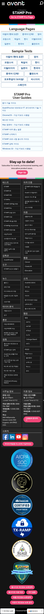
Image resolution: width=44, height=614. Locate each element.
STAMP (6, 186)
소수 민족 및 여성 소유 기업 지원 (11, 361)
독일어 (17, 39)
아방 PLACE (8, 234)
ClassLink (28, 266)
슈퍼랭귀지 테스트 (10, 239)
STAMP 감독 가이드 (10, 144)
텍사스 (28, 366)
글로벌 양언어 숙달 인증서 (32, 202)
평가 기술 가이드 (9, 103)
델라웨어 (29, 358)
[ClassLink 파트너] (22, 505)
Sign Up (22, 172)
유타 (27, 371)
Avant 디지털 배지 (31, 193)
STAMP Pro (8, 208)
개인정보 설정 (8, 611)
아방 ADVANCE (9, 324)
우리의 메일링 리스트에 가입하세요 (18, 444)
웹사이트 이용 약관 (15, 592)
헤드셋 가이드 (8, 120)
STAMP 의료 (8, 217)
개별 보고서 (8, 311)
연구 (5, 315)
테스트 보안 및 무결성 (11, 366)
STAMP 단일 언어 (10, 213)
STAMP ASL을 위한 (10, 221)
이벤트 (27, 247)
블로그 (6, 283)
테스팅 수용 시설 (9, 371)
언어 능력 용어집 (30, 234)
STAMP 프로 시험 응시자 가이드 (15, 139)
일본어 (7, 44)
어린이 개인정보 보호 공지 (22, 603)
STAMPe (7, 199)
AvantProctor (8, 260)
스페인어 (22, 85)
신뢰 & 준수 (29, 304)
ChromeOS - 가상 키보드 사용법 (15, 115)
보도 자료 (7, 287)
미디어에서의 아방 (10, 291)
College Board (31, 339)
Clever (27, 262)
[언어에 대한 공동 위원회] (22, 550)
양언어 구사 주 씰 (30, 197)
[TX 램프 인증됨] (22, 528)
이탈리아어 (36, 39)
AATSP (28, 326)
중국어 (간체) (28, 34)
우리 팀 (27, 287)
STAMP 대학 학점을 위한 (32, 187)
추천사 (27, 291)
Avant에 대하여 (30, 283)
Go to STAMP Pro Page (22, 17)
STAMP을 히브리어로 (11, 226)
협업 (26, 318)
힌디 (26, 39)
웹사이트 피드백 (30, 309)
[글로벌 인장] (22, 482)
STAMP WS (8, 195)
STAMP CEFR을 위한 (11, 204)
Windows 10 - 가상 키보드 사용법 (16, 149)
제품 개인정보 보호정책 (11, 376)
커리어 (27, 296)
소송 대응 (7, 302)
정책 (5, 340)
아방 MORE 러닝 (9, 328)
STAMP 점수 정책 (10, 350)
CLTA (28, 335)
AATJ (28, 344)
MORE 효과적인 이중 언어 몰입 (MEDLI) (11, 333)
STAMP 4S (7, 191)
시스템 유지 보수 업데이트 (32, 252)
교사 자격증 (29, 207)
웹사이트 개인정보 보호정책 (11, 344)
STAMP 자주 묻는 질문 (11, 130)
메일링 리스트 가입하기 (11, 296)
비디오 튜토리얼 (30, 229)
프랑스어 (7, 39)
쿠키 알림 (32, 592)
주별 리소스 (29, 238)
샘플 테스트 (29, 216)
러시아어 (35, 79)
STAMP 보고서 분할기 (11, 269)
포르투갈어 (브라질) (14, 79)
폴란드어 (35, 44)
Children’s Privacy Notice (10, 382)
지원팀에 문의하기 (32, 419)
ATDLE (28, 331)
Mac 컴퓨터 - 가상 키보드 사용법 (15, 125)
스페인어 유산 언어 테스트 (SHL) (11, 244)
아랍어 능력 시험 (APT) (9, 250)
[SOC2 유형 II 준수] (22, 460)
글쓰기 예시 (29, 225)
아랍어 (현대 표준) (10, 34)
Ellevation (28, 271)
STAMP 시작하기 (9, 134)
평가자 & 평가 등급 (31, 300)
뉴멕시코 (29, 362)
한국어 (21, 44)
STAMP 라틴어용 (9, 230)
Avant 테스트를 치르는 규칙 (11, 355)
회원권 (27, 349)
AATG (28, 322)
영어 (39, 34)
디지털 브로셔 (29, 242)
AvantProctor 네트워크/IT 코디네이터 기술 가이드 (21, 109)
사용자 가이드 (29, 221)
